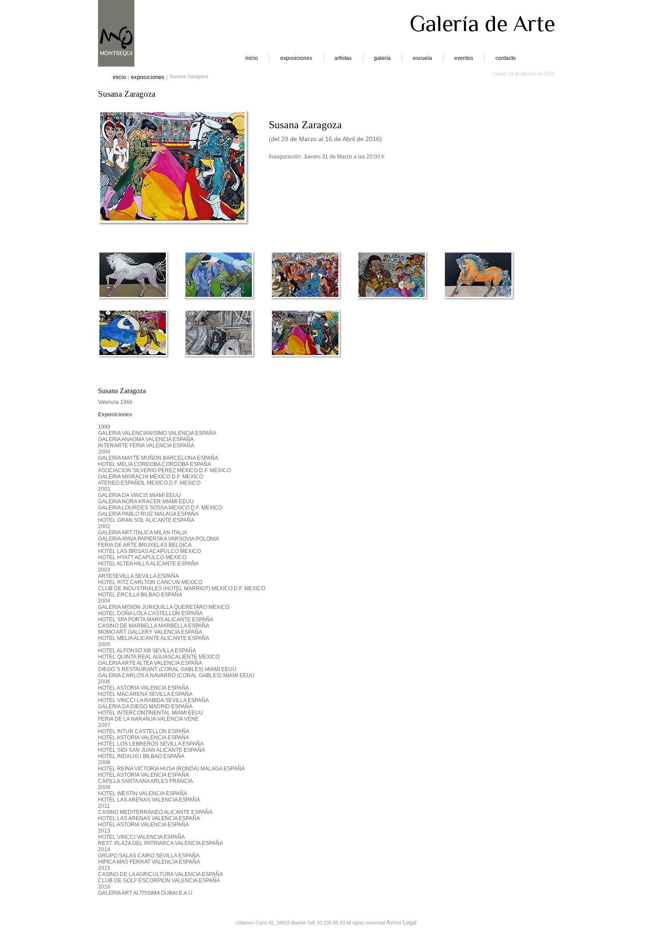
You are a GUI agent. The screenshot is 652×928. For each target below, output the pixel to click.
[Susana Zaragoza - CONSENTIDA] (486, 304)
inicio (251, 58)
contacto (505, 58)
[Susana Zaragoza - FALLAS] (399, 304)
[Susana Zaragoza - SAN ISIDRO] (313, 362)
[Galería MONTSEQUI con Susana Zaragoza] (172, 217)
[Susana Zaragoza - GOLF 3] (226, 304)
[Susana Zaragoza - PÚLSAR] (140, 304)
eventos (463, 58)
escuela (422, 58)
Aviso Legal (401, 922)
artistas (343, 58)
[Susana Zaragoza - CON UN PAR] (140, 362)
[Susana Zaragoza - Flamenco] (313, 304)
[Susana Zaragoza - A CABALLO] (226, 362)
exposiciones (296, 58)
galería (382, 58)
